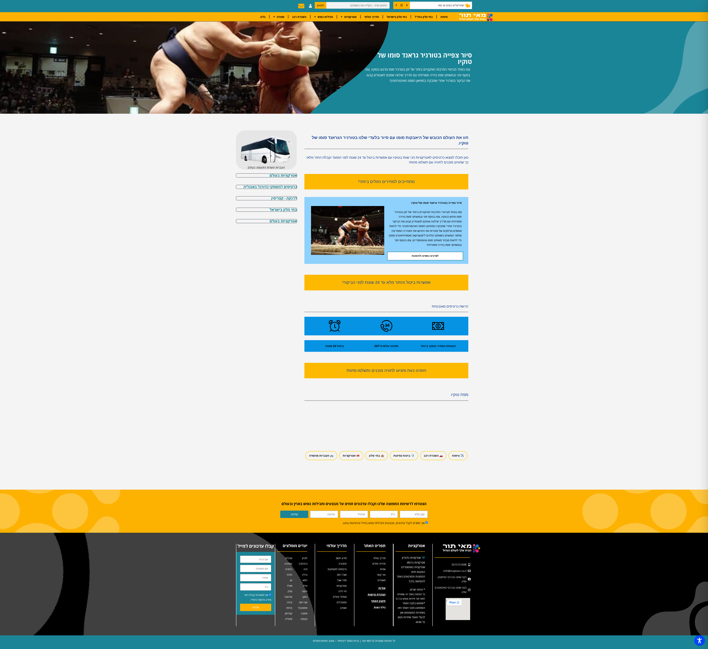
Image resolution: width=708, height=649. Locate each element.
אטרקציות (350, 17)
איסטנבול (302, 608)
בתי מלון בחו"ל (424, 17)
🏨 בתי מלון (376, 455)
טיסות (444, 17)
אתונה (304, 613)
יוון (291, 580)
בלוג (263, 17)
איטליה (288, 619)
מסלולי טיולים (340, 597)
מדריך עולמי (371, 17)
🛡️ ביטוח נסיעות (403, 455)
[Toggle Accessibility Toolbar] (699, 640)
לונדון (304, 558)
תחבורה (343, 563)
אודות (383, 569)
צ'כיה (289, 602)
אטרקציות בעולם (283, 175)
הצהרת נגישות (377, 594)
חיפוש (320, 5)
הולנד (289, 574)
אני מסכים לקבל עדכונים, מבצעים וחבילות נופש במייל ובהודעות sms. (383, 523)
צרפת (289, 608)
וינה (305, 569)
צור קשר (381, 574)
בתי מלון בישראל (397, 17)
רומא (305, 580)
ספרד (289, 585)
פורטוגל (288, 597)
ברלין (304, 574)
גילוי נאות (380, 607)
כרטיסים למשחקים (337, 569)
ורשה (304, 591)
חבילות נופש (325, 17)
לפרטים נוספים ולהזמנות (425, 255)
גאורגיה (288, 563)
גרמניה (288, 569)
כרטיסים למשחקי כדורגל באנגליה (270, 186)
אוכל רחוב (342, 574)
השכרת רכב (299, 17)
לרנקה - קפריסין (284, 198)
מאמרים (382, 580)
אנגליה (288, 558)
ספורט (280, 17)
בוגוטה (304, 619)
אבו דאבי (303, 602)
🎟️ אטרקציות (351, 455)
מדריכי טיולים (379, 563)
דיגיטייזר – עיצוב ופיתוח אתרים (329, 641)
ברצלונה (303, 563)
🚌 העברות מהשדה (321, 455)
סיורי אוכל (342, 580)
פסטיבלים (342, 602)
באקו (305, 597)
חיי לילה (342, 591)
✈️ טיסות (458, 455)
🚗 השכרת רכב (433, 455)
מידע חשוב (341, 558)
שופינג (343, 608)
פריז (305, 585)
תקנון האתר (378, 601)
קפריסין (288, 613)
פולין (290, 591)
